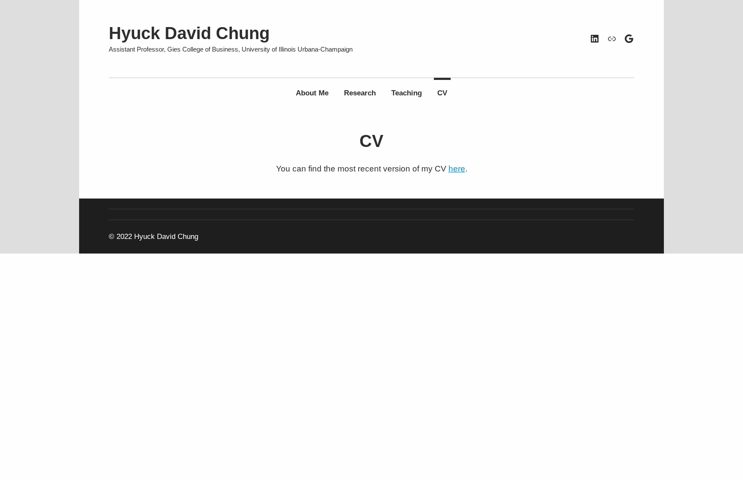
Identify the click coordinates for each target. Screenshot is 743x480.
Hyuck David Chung (189, 33)
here (456, 168)
